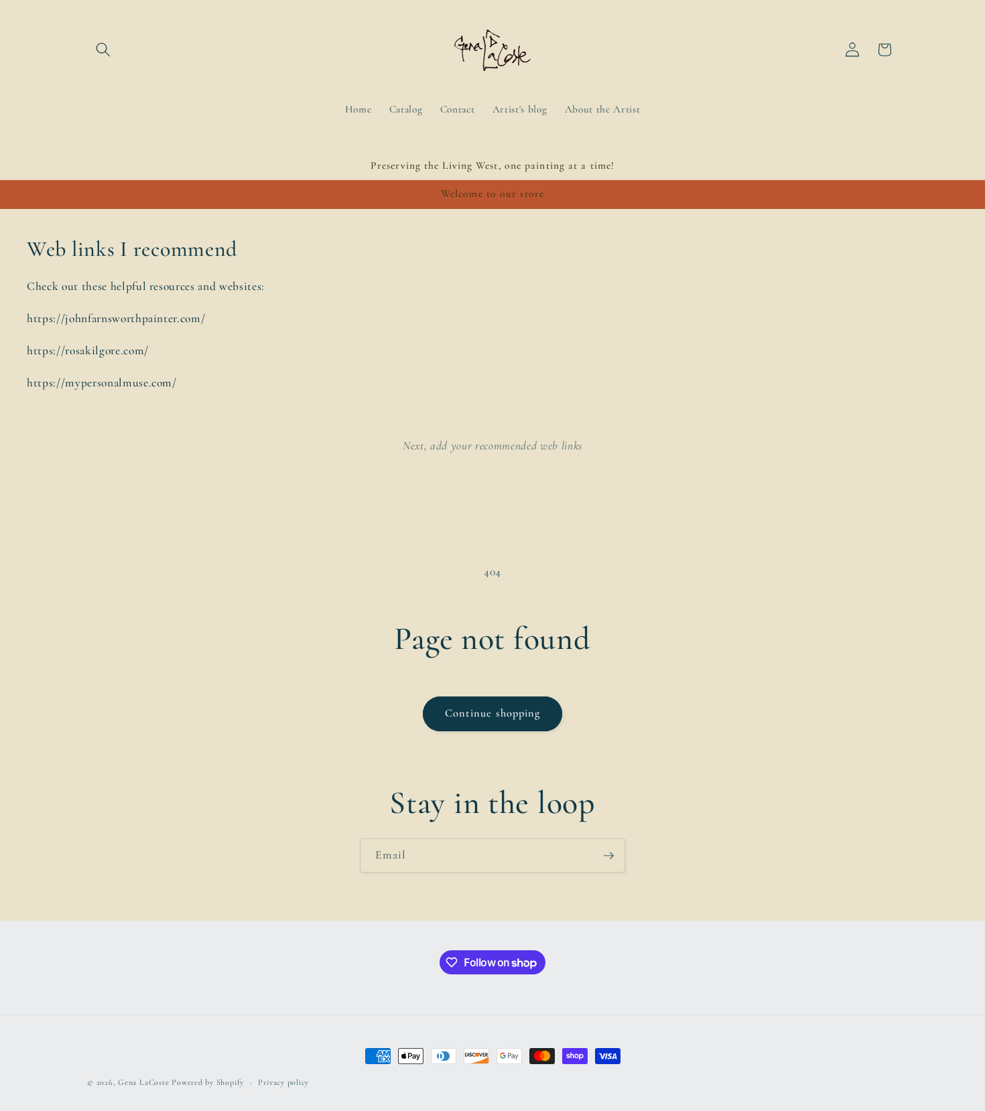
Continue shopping (493, 713)
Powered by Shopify (208, 1082)
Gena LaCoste (143, 1082)
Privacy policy (283, 1082)
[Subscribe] (608, 855)
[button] (103, 49)
